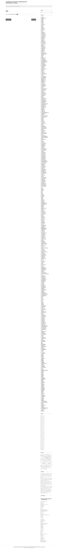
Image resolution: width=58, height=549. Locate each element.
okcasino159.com (43, 177)
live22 (42, 134)
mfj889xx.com (43, 164)
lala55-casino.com (43, 132)
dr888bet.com (43, 80)
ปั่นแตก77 (42, 356)
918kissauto (45, 455)
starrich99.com (43, 276)
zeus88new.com (43, 337)
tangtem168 (43, 281)
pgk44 (42, 197)
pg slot (41, 508)
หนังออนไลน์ (45, 467)
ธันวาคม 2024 (42, 433)
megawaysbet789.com (44, 161)
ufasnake (42, 310)
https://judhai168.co (43, 524)
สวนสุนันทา (41, 467)
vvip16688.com (43, 322)
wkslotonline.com (43, 327)
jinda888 (42, 119)
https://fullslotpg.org (43, 511)
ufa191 (42, 297)
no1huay (42, 174)
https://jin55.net (42, 520)
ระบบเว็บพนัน (43, 365)
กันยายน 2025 (42, 425)
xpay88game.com (43, 331)
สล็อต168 (15, 6)
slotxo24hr (42, 266)
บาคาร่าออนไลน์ (43, 353)
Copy (17, 14)
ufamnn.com (43, 308)
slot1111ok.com (43, 261)
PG (41, 187)
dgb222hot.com (43, 78)
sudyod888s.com (43, 278)
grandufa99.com (43, 106)
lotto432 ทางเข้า (43, 139)
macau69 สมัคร (43, 152)
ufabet (42, 301)
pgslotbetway (42, 538)
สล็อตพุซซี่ (42, 384)
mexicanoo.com (43, 163)
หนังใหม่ (42, 394)
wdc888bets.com (43, 323)
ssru (41, 274)
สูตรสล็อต (42, 391)
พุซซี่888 (42, 361)
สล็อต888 (42, 377)
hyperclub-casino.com (44, 115)
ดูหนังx (42, 343)
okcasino (42, 176)
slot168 (41, 515)
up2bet (42, 313)
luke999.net (43, 146)
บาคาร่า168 (42, 352)
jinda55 (42, 118)
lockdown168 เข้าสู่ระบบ (44, 136)
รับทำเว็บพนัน (43, 366)
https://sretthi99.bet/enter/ (45, 112)
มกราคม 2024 (42, 443)
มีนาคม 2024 (42, 441)
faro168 (42, 87)
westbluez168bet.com (44, 325)
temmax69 (42, 284)
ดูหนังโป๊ (41, 531)
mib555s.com (43, 165)
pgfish (42, 193)
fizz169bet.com (43, 92)
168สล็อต (44, 454)
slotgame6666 (43, 264)
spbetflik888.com (43, 267)
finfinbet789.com (43, 89)
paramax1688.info (43, 186)
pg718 (42, 191)
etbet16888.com (43, 84)
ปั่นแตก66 (42, 355)
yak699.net (42, 332)
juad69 (42, 124)
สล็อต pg (42, 369)
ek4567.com (43, 82)
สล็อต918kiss (43, 379)
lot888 (42, 138)
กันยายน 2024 (42, 436)
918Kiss (42, 455)
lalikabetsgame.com (44, 133)
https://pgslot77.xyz (43, 509)
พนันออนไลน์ (42, 358)
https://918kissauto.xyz (44, 501)
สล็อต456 (42, 372)
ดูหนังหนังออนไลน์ (43, 344)
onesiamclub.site (43, 181)
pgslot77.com (43, 200)
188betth (48, 454)
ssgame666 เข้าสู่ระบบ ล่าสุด (45, 273)
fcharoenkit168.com (44, 88)
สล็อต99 (42, 380)
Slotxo (42, 265)
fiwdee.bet (42, 91)
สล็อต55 (42, 373)
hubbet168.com (43, 113)
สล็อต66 (42, 374)
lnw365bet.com (43, 135)
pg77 (42, 192)
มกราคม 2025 (42, 432)
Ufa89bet (42, 299)
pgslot (41, 533)
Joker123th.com (43, 123)
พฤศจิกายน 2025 (42, 423)
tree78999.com (43, 292)
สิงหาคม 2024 (42, 437)
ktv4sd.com (43, 131)
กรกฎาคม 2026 (42, 416)
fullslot (42, 96)
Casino (42, 74)
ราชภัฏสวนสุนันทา (43, 367)
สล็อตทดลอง (42, 530)
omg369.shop (43, 179)
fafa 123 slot (43, 86)
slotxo (41, 529)
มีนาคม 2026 (42, 420)
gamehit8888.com (43, 101)
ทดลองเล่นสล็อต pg (43, 349)
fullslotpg (42, 97)
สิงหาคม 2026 (42, 415)
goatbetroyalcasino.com (44, 103)
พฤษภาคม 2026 (42, 418)
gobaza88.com (43, 105)
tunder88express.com (44, 293)
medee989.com (43, 158)
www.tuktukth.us (43, 329)
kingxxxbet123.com (44, 128)
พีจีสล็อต (42, 359)
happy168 (42, 108)
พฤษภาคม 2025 (42, 429)
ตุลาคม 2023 (42, 446)
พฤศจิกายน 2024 (42, 434)
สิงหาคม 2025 (42, 426)
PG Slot (42, 188)
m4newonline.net (43, 150)
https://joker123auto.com (44, 504)
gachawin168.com (43, 100)
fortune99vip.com (43, 93)
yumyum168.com (43, 333)
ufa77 (42, 298)
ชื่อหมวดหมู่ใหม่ (43, 341)
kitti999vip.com (43, 130)
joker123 (41, 539)
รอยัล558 (42, 364)
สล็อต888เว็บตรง (43, 378)
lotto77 (42, 140)
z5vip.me (42, 335)
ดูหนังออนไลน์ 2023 (43, 346)
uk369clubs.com (43, 311)
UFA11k (42, 296)
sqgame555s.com (43, 269)
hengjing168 (43, 109)
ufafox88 (42, 304)
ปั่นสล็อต (42, 354)
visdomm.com (43, 321)
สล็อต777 (42, 376)
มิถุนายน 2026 (42, 417)
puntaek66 (42, 517)
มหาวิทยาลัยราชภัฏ (43, 363)
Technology (43, 282)
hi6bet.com (42, 110)
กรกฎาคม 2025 (42, 427)
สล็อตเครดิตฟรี (43, 389)
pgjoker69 (42, 196)
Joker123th (42, 122)
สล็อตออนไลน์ (18, 6)
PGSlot (9, 6)
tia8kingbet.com (43, 286)
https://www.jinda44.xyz (44, 523)
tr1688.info (42, 290)
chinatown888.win (43, 76)
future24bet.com (43, 99)
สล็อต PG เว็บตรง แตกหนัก (44, 370)
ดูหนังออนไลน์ (43, 345)
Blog (7, 11)
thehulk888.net (43, 285)
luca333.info (43, 142)
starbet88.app (43, 275)
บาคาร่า (42, 351)
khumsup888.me (43, 126)
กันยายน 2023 (42, 447)
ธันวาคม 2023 (42, 444)
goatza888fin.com (43, 104)
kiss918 (42, 129)
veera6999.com (43, 315)
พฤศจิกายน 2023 (42, 445)
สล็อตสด (42, 386)
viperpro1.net (43, 318)
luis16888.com (43, 144)
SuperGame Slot (43, 280)
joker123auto (43, 121)
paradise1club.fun (43, 184)
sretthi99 (42, 270)
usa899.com (43, 314)
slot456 (41, 516)
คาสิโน (42, 339)
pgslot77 (42, 199)
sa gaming (42, 503)
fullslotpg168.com (43, 98)
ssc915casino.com (43, 272)
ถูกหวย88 (42, 347)
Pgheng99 (42, 195)
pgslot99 (42, 201)
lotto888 (42, 141)
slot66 (41, 522)
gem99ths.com (43, 102)
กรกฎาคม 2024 (42, 438)
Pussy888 (49, 459)
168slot (41, 454)
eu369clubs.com (43, 85)
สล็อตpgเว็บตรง (43, 382)
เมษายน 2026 (42, 419)
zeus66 (42, 336)
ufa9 (42, 300)
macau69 (42, 151)
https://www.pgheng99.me (44, 510)
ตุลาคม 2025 (42, 424)
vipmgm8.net (43, 319)
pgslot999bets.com (44, 203)
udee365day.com (43, 295)
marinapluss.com (43, 154)
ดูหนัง (42, 342)
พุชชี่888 (42, 360)
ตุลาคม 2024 (42, 435)
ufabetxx (42, 302)
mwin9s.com (43, 168)
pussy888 (41, 506)
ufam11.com (42, 307)
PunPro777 (45, 459)
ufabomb (42, 303)
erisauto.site (43, 83)
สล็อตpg (42, 381)
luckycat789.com (43, 143)
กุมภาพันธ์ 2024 (42, 442)
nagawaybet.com (43, 169)
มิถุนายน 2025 (42, 428)
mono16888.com (43, 166)
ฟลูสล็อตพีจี (42, 362)
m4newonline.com (43, 148)
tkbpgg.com (43, 288)
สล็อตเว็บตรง (11, 6)
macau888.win (43, 153)
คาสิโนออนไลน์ (43, 340)
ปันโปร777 (42, 357)
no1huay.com (43, 175)
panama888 (43, 182)
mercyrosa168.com (44, 162)
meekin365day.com (44, 160)
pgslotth (42, 207)
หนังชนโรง (41, 502)
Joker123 (42, 120)
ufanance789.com (43, 309)
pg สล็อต (42, 189)
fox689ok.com (43, 94)
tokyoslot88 (42, 537)
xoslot (42, 330)
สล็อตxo (42, 383)
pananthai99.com (43, 183)
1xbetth (41, 532)
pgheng (42, 194)
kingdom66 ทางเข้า (43, 127)
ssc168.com (43, 271)
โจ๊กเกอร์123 (45, 468)
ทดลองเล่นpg (43, 348)
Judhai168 (42, 125)
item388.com (43, 117)
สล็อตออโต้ (42, 388)
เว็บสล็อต (48, 467)
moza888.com (43, 167)
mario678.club (43, 155)
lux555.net (42, 147)
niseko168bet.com (43, 172)
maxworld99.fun (43, 156)
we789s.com (43, 324)
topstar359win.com (44, 289)
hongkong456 (43, 111)
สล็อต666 (42, 375)
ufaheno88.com (43, 305)
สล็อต (7, 6)
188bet (46, 454)
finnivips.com (43, 90)
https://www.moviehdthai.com (45, 514)
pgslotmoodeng (42, 540)
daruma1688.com (43, 77)
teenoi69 (42, 283)
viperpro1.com (43, 317)
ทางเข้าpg (42, 350)
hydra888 (42, 114)
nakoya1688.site (43, 171)
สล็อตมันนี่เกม (43, 385)
